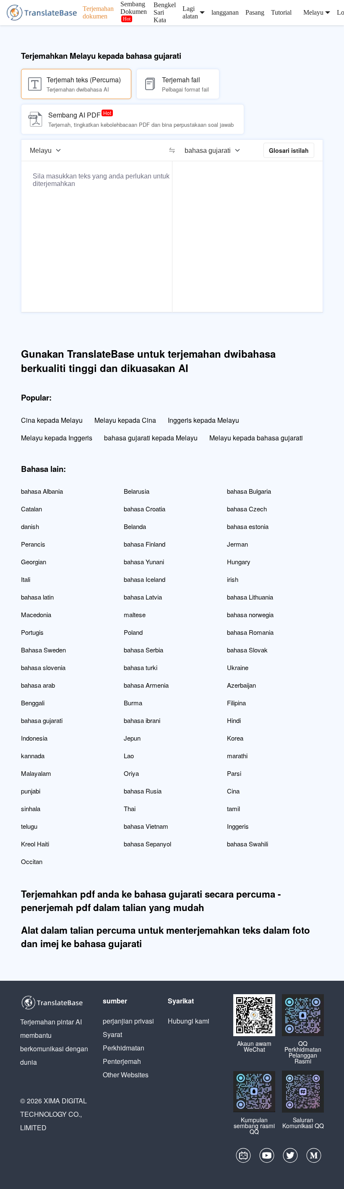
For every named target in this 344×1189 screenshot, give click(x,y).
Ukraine (237, 667)
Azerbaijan (241, 685)
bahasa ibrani (142, 720)
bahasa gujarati (42, 720)
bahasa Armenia (146, 685)
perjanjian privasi (128, 1021)
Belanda (135, 526)
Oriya (131, 773)
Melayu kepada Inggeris (56, 438)
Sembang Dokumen (133, 7)
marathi (237, 755)
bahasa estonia (247, 526)
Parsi (234, 773)
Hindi (234, 720)
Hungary (238, 561)
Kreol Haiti (35, 843)
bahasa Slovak (247, 649)
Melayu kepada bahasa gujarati (256, 438)
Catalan (31, 508)
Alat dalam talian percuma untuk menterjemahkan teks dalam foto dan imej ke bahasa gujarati (165, 936)
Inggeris (238, 826)
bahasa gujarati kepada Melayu (151, 438)
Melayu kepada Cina (125, 420)
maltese (135, 614)
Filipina (236, 702)
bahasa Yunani (144, 561)
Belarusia (136, 491)
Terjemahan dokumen (98, 12)
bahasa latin (37, 596)
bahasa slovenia (43, 667)
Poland (133, 632)
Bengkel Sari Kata (165, 12)
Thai (130, 808)
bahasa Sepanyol (147, 843)
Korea (235, 737)
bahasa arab (38, 685)
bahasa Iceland (144, 579)
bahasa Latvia (143, 596)
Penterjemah (122, 1061)
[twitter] (290, 1157)
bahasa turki (140, 667)
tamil (233, 808)
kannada (32, 755)
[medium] (313, 1157)
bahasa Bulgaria (249, 491)
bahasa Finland (144, 544)
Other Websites (126, 1074)
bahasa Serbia (143, 649)
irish (232, 579)
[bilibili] (243, 1157)
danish (30, 526)
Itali (25, 579)
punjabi (30, 790)
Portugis (32, 632)
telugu (29, 826)
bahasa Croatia (144, 508)
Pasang (254, 12)
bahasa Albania (42, 491)
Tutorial (281, 12)
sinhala (30, 808)
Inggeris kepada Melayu (203, 420)
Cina (233, 790)
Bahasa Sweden (43, 649)
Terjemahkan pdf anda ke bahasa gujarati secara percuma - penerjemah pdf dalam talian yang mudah (151, 900)
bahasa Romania (250, 632)
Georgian (33, 561)
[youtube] (266, 1157)
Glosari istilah (289, 150)
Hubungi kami (188, 1021)
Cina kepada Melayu (52, 420)
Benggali (32, 702)
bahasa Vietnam (146, 826)
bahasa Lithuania (250, 596)
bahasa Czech (247, 508)
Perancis (33, 544)
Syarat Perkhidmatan (123, 1041)
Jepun (132, 737)
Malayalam (36, 773)
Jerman (237, 544)
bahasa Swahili (247, 843)
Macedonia (36, 614)
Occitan (31, 861)
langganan (225, 12)
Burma (133, 702)
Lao (129, 755)
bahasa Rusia (143, 790)
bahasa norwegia (250, 614)
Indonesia (34, 737)
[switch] (172, 150)
